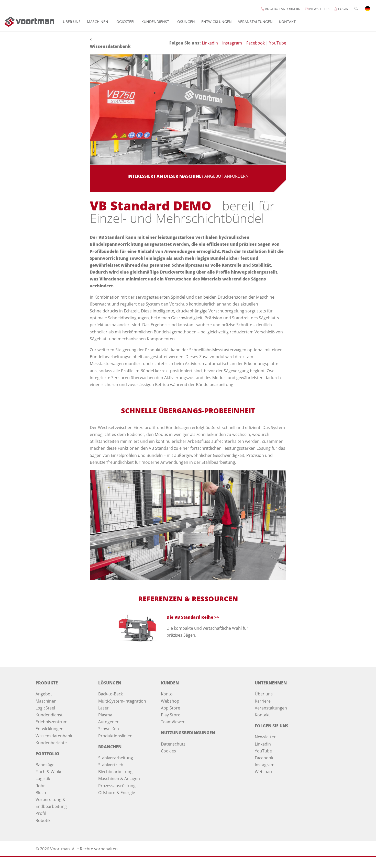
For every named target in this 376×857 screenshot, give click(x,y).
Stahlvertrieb (110, 765)
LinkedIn (210, 43)
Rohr (40, 785)
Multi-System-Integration (122, 701)
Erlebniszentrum (52, 722)
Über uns (72, 21)
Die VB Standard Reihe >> (193, 617)
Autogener (108, 722)
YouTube (277, 43)
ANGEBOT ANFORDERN (282, 8)
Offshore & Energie (116, 792)
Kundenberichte (51, 743)
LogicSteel (125, 21)
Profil (41, 813)
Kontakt (287, 21)
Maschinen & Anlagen (119, 778)
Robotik (43, 820)
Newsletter (265, 737)
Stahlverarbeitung (115, 758)
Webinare (264, 771)
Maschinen (97, 21)
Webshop (170, 701)
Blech (41, 792)
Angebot (44, 694)
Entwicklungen (216, 21)
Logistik (43, 778)
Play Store (170, 715)
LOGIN (342, 8)
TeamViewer (173, 722)
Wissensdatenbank (110, 46)
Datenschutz (173, 744)
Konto (167, 694)
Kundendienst (155, 21)
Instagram (232, 43)
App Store (170, 708)
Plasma (105, 715)
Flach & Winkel (49, 771)
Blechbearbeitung (115, 771)
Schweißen (108, 728)
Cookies (168, 751)
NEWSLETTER (318, 8)
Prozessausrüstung (117, 785)
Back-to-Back (110, 694)
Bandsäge (45, 765)
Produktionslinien (115, 736)
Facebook (256, 43)
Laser (103, 708)
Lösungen (185, 21)
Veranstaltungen (255, 21)
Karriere (263, 701)
